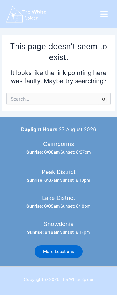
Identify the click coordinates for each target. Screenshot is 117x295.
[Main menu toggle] (104, 14)
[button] (59, 251)
